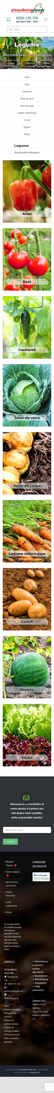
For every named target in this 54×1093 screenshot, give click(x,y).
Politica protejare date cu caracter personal (12, 1038)
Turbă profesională (11, 904)
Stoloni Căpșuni (13, 872)
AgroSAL (36, 1008)
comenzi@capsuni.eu (13, 991)
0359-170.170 (14, 984)
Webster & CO (35, 1072)
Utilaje (9, 912)
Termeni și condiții (12, 1009)
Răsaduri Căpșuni (10, 863)
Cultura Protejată (40, 1011)
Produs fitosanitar (10, 894)
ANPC (6, 1006)
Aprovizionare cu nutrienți (12, 884)
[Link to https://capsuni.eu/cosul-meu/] (8, 19)
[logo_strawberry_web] (27, 4)
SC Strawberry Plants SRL (27, 1070)
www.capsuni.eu (11, 998)
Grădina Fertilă (39, 1004)
